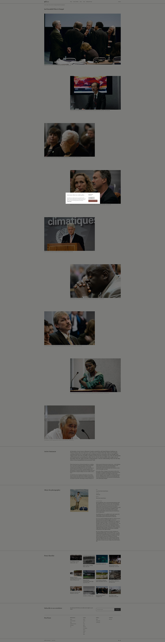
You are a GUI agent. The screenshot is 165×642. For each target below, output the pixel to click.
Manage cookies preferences (90, 195)
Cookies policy (69, 201)
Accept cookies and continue (93, 200)
